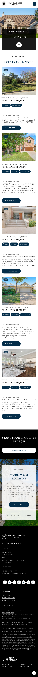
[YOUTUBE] (24, 582)
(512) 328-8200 (29, 622)
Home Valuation (8, 600)
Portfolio (6, 595)
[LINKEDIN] (14, 582)
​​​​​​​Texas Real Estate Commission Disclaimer (16, 618)
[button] (19, 504)
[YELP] (19, 582)
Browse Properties (19, 450)
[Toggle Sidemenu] (34, 4)
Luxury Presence (7, 666)
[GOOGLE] (28, 582)
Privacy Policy (24, 666)
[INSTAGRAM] (10, 582)
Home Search (7, 603)
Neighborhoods (8, 598)
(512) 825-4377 (25, 515)
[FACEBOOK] (5, 582)
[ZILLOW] (33, 582)
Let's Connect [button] (7, 605)
